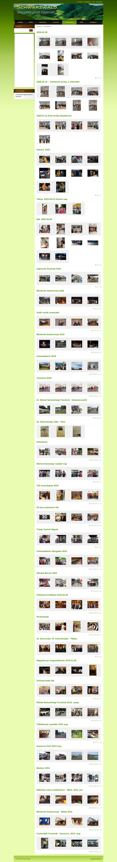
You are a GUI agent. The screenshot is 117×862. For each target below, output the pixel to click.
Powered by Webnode (95, 858)
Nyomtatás (99, 1)
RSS (94, 1)
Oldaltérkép (87, 1)
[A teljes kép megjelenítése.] (45, 41)
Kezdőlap (39, 26)
